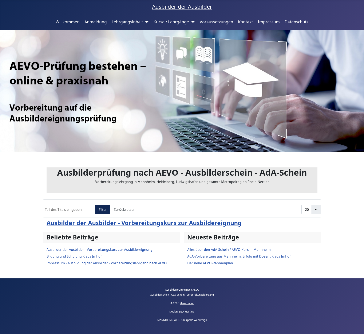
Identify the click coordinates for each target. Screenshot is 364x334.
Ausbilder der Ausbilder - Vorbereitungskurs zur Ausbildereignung (144, 223)
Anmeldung (95, 22)
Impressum (269, 22)
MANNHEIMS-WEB (168, 320)
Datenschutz (296, 22)
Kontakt (245, 22)
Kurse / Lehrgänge (171, 22)
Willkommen (68, 22)
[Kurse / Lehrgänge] (192, 22)
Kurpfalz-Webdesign (195, 320)
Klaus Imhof (187, 303)
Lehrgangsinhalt (127, 22)
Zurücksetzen (124, 209)
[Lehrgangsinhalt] (146, 22)
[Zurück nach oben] (357, 326)
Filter (103, 209)
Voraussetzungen (216, 22)
